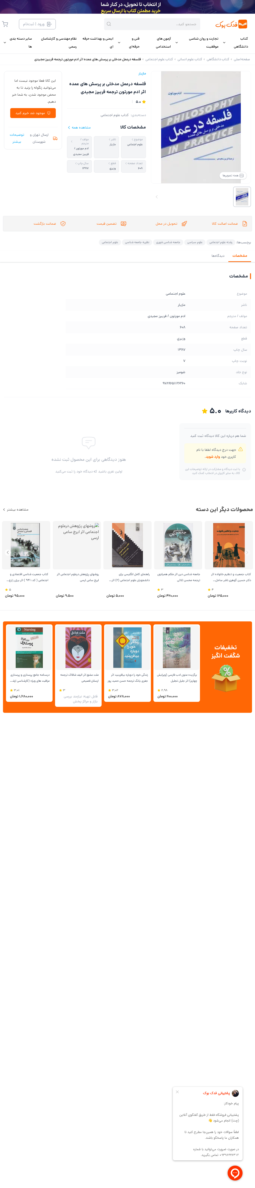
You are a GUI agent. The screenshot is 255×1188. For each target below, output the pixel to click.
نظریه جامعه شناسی (137, 242)
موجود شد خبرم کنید (30, 113)
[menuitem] (235, 43)
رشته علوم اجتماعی (220, 242)
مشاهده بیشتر (17, 509)
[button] (7, 552)
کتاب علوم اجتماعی (115, 115)
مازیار (142, 73)
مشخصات (239, 255)
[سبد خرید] (5, 24)
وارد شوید (213, 456)
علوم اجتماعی (110, 242)
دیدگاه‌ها (218, 255)
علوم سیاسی (194, 242)
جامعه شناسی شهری (168, 242)
